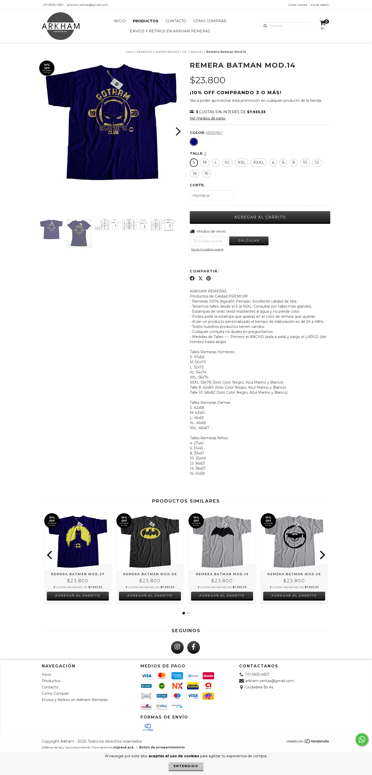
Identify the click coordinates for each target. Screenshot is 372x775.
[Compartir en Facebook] (192, 278)
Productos (145, 21)
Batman (197, 52)
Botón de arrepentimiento (162, 747)
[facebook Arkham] (193, 647)
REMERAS (144, 52)
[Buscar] (264, 25)
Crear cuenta (297, 5)
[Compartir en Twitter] (200, 278)
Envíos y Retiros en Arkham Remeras (170, 31)
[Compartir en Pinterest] (208, 278)
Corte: (197, 185)
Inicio (119, 21)
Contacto (176, 21)
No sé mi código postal (207, 249)
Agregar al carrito (77, 595)
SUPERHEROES (167, 52)
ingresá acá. (123, 747)
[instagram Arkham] (177, 647)
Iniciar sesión (320, 5)
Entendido (186, 766)
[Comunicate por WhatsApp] (362, 739)
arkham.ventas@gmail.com (87, 5)
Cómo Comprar (209, 21)
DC (184, 52)
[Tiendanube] (308, 742)
